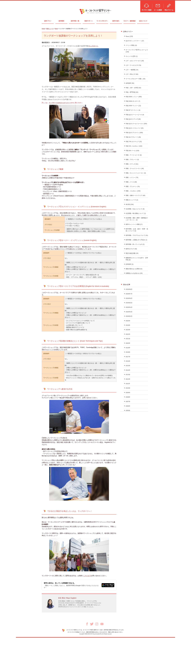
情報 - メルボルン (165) (133, 191)
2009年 (128, 392)
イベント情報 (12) (131, 45)
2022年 (128, 334)
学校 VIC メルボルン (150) (134, 146)
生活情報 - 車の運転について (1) (136, 213)
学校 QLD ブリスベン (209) (134, 132)
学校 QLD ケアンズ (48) (133, 119)
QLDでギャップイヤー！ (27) (135, 41)
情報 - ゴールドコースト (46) (135, 168)
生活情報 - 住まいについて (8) (135, 209)
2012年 (128, 379)
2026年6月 (129, 298)
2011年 (128, 383)
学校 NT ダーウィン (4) (133, 110)
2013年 (128, 374)
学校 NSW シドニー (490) (134, 96)
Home (43, 28)
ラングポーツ (93, 46)
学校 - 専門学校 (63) (132, 92)
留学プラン (47, 21)
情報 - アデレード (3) (132, 159)
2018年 (128, 352)
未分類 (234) (130, 204)
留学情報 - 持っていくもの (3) (135, 244)
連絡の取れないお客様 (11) (134, 269)
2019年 (128, 347)
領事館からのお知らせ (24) (134, 273)
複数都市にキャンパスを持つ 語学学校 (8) (137, 259)
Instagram (96, 623)
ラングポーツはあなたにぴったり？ (60, 102)
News (56, 28)
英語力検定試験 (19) (132, 253)
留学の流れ (115, 21)
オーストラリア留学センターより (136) (137, 51)
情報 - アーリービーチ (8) (134, 155)
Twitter (92, 624)
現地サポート (88, 21)
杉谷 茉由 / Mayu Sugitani (67, 598)
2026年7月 (129, 294)
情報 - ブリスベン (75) (133, 186)
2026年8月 (129, 289)
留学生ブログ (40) (131, 249)
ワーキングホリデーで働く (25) (135, 79)
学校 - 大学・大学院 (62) (133, 87)
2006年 (128, 406)
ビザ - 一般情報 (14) (132, 70)
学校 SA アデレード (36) (133, 137)
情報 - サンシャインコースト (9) (136, 173)
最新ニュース (50, 28)
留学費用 (61, 21)
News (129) (129, 36)
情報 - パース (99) (131, 182)
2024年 (128, 325)
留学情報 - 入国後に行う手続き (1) (136, 240)
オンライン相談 (146, 6)
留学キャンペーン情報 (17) (134, 224)
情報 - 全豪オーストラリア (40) (135, 195)
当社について (143, 21)
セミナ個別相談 (129, 21)
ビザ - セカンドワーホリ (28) (135, 61)
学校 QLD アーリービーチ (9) (135, 114)
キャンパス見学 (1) (132, 56)
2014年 (128, 370)
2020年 (128, 343)
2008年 (128, 397)
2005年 (128, 410)
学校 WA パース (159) (132, 150)
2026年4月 (129, 307)
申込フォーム (169, 6)
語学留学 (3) (129, 264)
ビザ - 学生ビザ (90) (132, 74)
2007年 (128, 401)
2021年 (128, 338)
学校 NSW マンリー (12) (133, 105)
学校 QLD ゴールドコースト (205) (136, 123)
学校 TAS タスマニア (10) (134, 141)
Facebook (87, 623)
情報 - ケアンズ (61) (132, 164)
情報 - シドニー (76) (132, 177)
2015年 (128, 365)
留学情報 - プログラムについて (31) (137, 235)
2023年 (128, 329)
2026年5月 (129, 303)
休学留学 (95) (130, 83)
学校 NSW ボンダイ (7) (133, 101)
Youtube (101, 623)
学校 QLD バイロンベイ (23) (134, 128)
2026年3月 (129, 312)
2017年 (128, 356)
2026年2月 (129, 316)
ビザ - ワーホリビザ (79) (133, 65)
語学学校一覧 (75, 21)
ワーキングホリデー (102, 21)
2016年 (128, 361)
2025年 (128, 321)
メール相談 (158, 6)
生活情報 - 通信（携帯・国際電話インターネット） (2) (137, 219)
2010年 (128, 388)
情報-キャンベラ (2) (132, 200)
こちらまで (87, 575)
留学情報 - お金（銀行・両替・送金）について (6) (137, 230)
